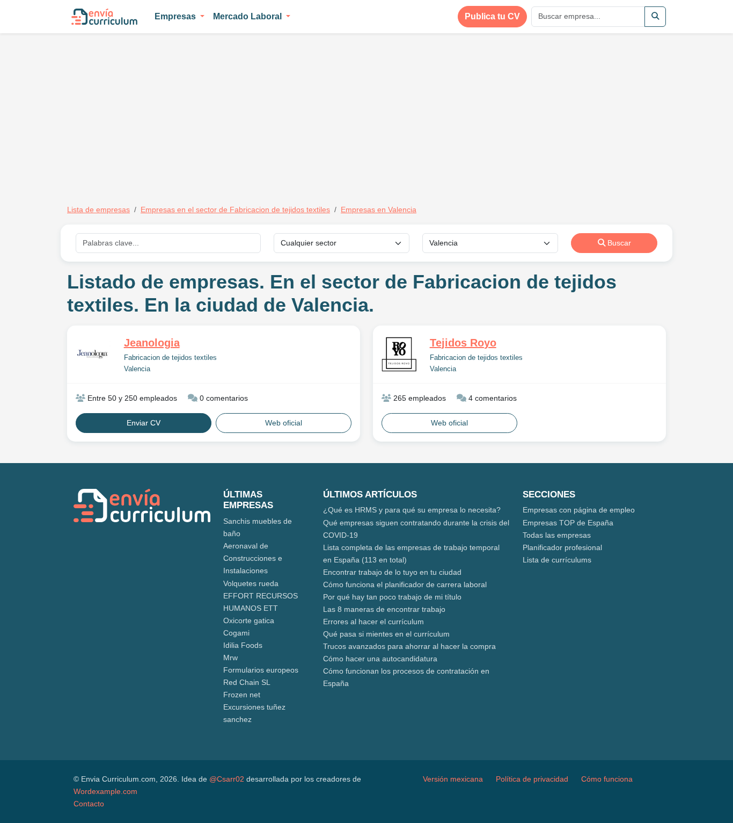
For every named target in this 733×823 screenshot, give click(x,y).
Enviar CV (143, 422)
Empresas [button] (176, 16)
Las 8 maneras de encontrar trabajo (384, 609)
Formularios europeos (260, 670)
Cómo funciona (607, 779)
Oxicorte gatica (248, 620)
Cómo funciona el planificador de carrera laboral (405, 584)
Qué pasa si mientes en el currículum (386, 634)
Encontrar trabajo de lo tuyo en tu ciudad (392, 572)
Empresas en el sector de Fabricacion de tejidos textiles (235, 209)
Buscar (618, 243)
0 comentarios (222, 398)
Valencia (137, 369)
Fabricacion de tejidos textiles (170, 358)
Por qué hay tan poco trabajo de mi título (392, 597)
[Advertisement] (157, 112)
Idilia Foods (242, 645)
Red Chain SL (246, 682)
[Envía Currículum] (104, 16)
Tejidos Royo (463, 343)
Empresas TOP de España (568, 522)
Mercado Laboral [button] (248, 16)
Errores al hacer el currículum (373, 621)
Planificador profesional (562, 547)
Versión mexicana (453, 779)
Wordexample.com (105, 791)
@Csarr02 (226, 779)
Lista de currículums (557, 559)
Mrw (230, 657)
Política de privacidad (532, 779)
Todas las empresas (557, 535)
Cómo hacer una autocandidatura (380, 658)
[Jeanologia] (93, 354)
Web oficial (283, 422)
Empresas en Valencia (378, 209)
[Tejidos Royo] (399, 354)
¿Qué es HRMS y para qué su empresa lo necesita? (412, 510)
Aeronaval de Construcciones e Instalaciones (252, 558)
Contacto (89, 803)
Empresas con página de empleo (579, 510)
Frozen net (241, 694)
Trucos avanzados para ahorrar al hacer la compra (409, 646)
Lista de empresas (98, 209)
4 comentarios (491, 398)
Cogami (236, 633)
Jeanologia (152, 343)
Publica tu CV (492, 16)
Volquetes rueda (250, 583)
